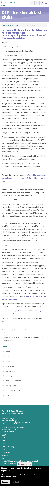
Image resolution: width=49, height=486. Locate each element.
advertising (10, 366)
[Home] (11, 3)
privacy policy (11, 386)
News (4, 449)
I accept (5, 482)
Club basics (6, 438)
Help (3, 458)
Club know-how (8, 441)
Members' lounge (8, 446)
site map (9, 376)
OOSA (12, 25)
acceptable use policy (13, 390)
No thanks (16, 482)
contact (9, 361)
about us (9, 352)
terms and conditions (13, 381)
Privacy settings (24, 464)
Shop (4, 444)
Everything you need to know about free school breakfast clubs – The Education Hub (24, 178)
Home (5, 25)
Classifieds (6, 452)
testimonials (10, 371)
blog (17, 25)
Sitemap (5, 455)
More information (8, 477)
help (7, 395)
